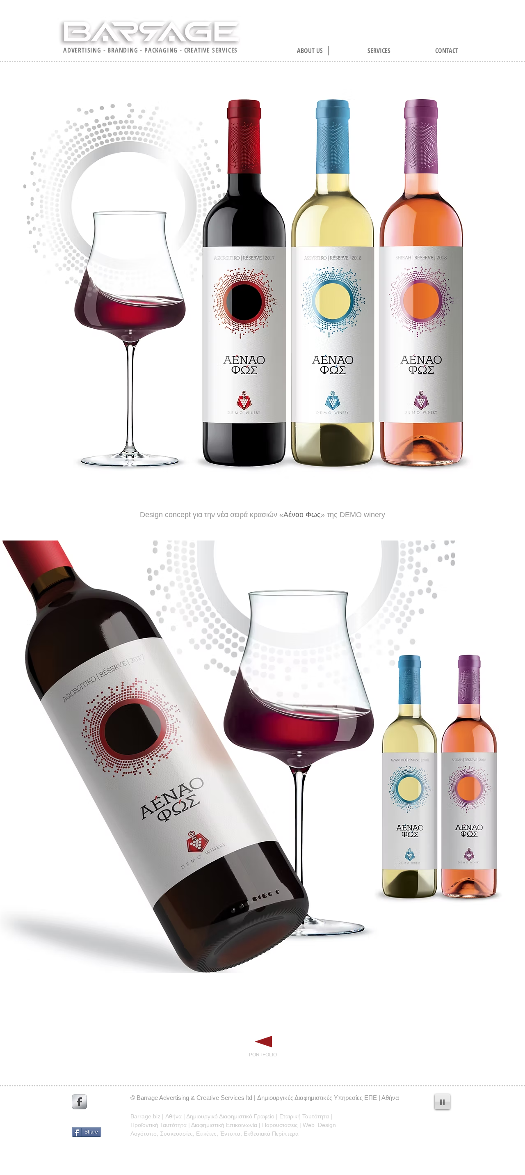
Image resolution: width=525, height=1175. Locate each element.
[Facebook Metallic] (79, 1101)
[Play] (442, 1101)
